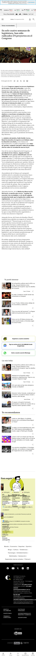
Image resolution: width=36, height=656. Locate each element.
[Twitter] (21, 81)
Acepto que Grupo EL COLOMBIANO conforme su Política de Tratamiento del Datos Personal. (17, 524)
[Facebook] (24, 81)
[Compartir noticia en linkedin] (27, 81)
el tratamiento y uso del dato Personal (16, 514)
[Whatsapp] (17, 81)
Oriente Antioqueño (5, 521)
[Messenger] (14, 81)
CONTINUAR (31, 2)
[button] (32, 291)
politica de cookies (23, 3)
